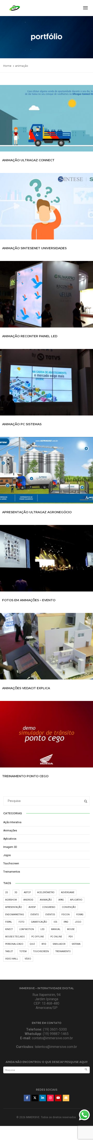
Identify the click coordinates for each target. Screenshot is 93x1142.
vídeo (28, 959)
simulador (59, 944)
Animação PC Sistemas (22, 424)
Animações (10, 830)
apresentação (13, 907)
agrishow (11, 900)
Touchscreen (11, 863)
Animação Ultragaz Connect (28, 160)
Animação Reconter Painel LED (29, 336)
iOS (55, 922)
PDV (71, 936)
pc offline (37, 936)
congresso (48, 907)
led (42, 929)
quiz (32, 944)
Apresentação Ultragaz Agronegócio (37, 512)
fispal (8, 922)
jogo (78, 922)
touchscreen (41, 951)
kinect (9, 929)
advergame (67, 892)
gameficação (39, 922)
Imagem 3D (10, 847)
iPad (66, 922)
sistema (76, 944)
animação (46, 900)
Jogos (7, 855)
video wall (11, 959)
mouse (71, 929)
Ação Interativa (12, 822)
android (28, 900)
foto (21, 922)
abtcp (27, 892)
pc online (56, 936)
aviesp (32, 907)
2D (6, 892)
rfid (44, 944)
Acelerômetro (46, 892)
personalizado (14, 944)
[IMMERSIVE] (14, 8)
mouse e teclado (15, 936)
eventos (50, 914)
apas (61, 900)
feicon (65, 914)
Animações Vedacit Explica (26, 688)
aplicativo (76, 900)
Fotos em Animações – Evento (28, 600)
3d (15, 892)
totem (23, 951)
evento (34, 914)
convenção (69, 907)
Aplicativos (9, 838)
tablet (9, 951)
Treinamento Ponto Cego (25, 776)
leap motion (26, 929)
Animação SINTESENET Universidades (34, 248)
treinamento (63, 951)
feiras (79, 914)
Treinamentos (11, 871)
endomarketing (14, 914)
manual (56, 929)
